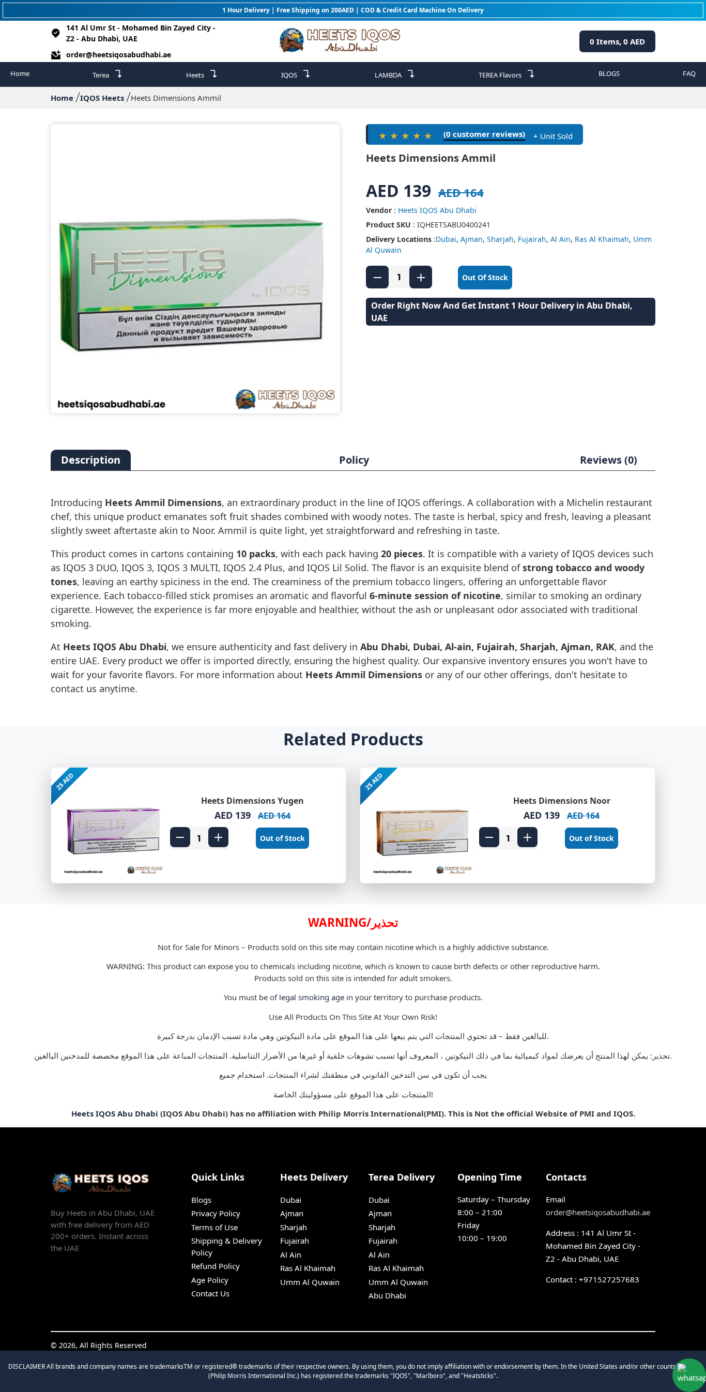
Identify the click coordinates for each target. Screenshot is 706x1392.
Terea (108, 74)
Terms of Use (214, 1227)
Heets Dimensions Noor (561, 801)
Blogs (201, 1200)
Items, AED (617, 41)
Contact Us (210, 1293)
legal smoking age (311, 997)
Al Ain (560, 239)
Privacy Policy (215, 1213)
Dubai (446, 239)
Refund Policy (215, 1266)
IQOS (296, 74)
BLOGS (609, 73)
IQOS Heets (102, 98)
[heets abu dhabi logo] (342, 41)
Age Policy (209, 1280)
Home (19, 73)
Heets (202, 74)
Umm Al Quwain (310, 1282)
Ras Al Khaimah (602, 239)
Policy (354, 460)
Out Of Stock (485, 277)
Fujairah (532, 239)
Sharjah (500, 239)
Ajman (472, 239)
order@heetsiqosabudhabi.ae (118, 54)
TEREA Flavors (507, 74)
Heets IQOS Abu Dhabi (437, 210)
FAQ (689, 73)
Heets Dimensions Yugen (252, 801)
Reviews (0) (608, 460)
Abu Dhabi (387, 1295)
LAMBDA (395, 74)
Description (90, 460)
